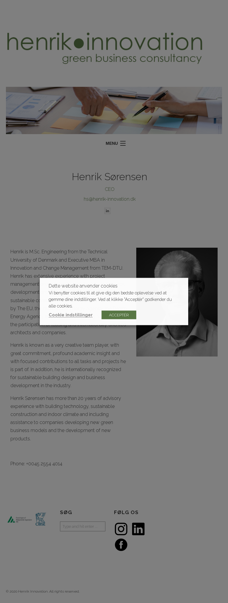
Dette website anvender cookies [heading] (83, 286)
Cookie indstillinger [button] (71, 314)
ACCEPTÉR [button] (119, 315)
